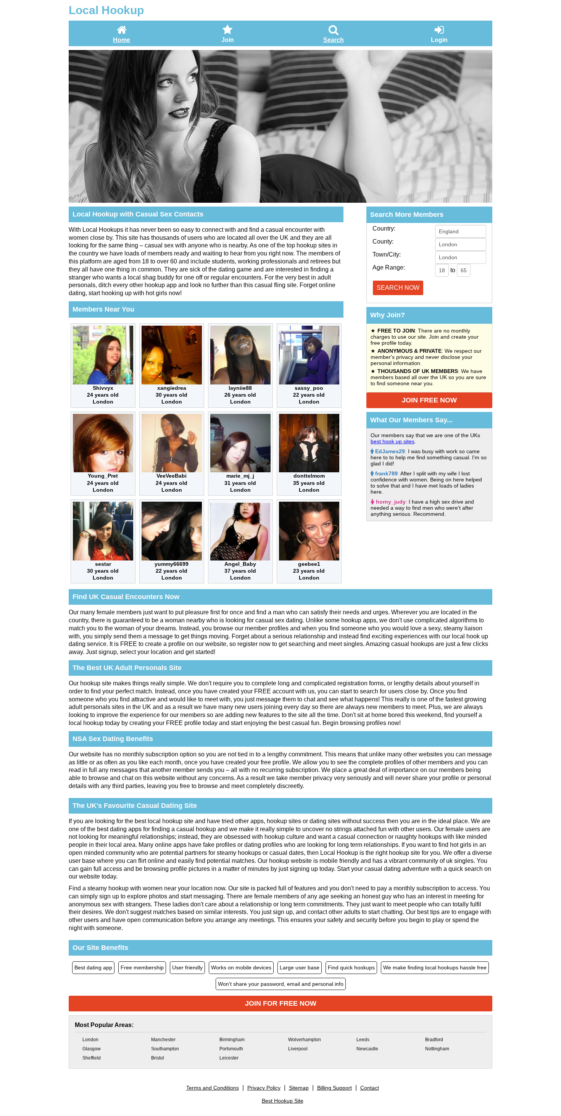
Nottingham (437, 1048)
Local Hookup (106, 10)
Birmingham (232, 1039)
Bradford (434, 1039)
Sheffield (91, 1058)
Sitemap (299, 1088)
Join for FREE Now (280, 1003)
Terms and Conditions (212, 1088)
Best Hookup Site (282, 1101)
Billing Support (334, 1088)
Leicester (229, 1058)
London (90, 1039)
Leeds (362, 1039)
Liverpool (298, 1048)
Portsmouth (231, 1048)
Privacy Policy (263, 1088)
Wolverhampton (304, 1039)
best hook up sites (392, 441)
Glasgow (91, 1048)
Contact (369, 1088)
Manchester (163, 1039)
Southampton (165, 1048)
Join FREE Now (429, 400)
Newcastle (367, 1048)
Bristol (157, 1058)
